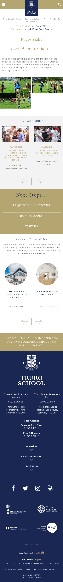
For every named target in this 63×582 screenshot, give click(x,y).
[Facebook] (13, 488)
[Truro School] (31, 4)
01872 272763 (47, 401)
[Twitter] (25, 488)
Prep (35, 29)
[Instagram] (38, 488)
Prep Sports (45, 29)
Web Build (26, 559)
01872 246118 (31, 428)
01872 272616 (15, 401)
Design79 (36, 553)
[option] (15, 150)
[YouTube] (50, 488)
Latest (27, 29)
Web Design (24, 553)
